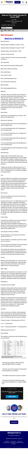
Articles (9, 30)
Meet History (4, 27)
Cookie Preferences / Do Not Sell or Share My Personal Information (13, 443)
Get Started (14, 422)
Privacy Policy (13, 441)
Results (5, 30)
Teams (13, 30)
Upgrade (17, 2)
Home (2, 30)
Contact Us (7, 441)
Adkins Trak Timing (11, 25)
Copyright (13, 435)
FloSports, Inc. (17, 435)
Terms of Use (19, 441)
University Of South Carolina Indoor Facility (14, 21)
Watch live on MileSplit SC (14, 38)
